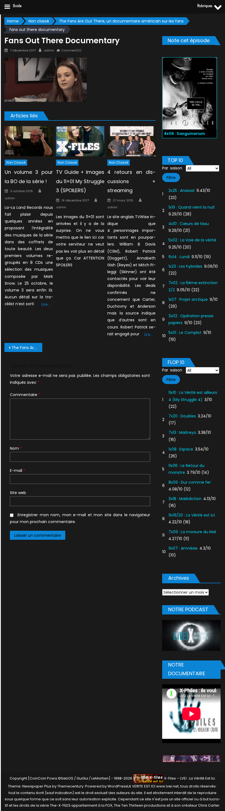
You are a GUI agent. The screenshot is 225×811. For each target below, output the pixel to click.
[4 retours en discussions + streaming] (131, 141)
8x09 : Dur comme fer (189, 482)
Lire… (45, 304)
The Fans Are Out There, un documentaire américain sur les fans (27, 347)
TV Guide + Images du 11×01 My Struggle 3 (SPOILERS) (80, 181)
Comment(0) (71, 50)
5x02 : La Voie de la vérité (192, 240)
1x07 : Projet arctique (188, 299)
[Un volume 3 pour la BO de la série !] (29, 141)
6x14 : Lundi (179, 256)
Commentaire (25, 394)
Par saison (172, 168)
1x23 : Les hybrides (185, 266)
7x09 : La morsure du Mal (192, 532)
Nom (16, 448)
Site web (18, 492)
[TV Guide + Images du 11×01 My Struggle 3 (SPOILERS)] (80, 141)
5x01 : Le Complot (184, 332)
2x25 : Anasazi (181, 190)
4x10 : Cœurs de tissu (188, 223)
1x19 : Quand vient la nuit (191, 207)
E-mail (17, 470)
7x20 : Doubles (182, 416)
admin (49, 50)
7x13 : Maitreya (182, 432)
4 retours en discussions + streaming (131, 181)
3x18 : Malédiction (184, 498)
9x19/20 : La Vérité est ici (191, 515)
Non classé (16, 162)
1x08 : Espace (180, 449)
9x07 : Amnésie (183, 548)
